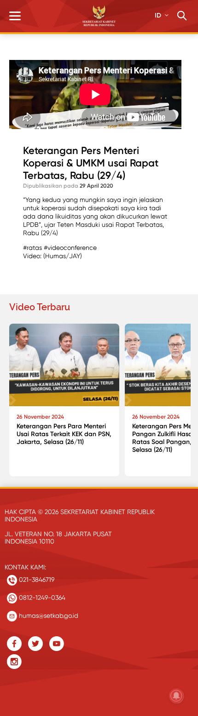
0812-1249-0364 (41, 597)
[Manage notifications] (176, 695)
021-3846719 (35, 579)
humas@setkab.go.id (47, 615)
